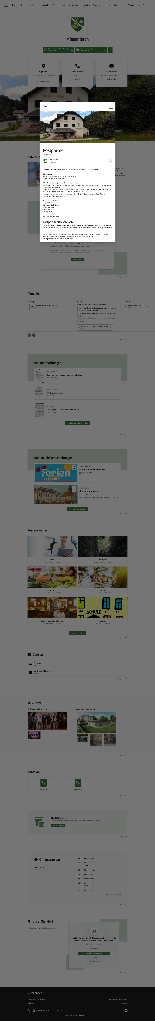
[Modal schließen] (77, 510)
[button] (77, 127)
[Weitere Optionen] (110, 161)
